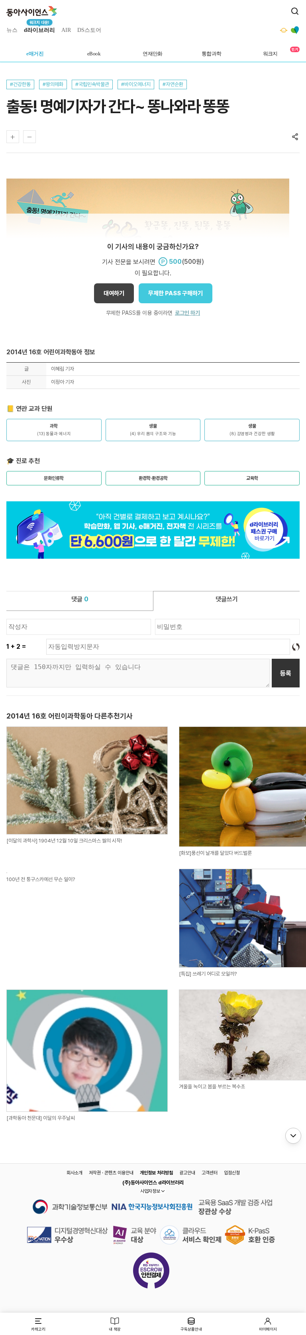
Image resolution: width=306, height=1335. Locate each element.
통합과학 (212, 54)
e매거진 (34, 54)
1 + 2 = (16, 646)
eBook (93, 54)
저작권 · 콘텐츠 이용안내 (111, 1173)
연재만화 (153, 54)
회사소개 (74, 1173)
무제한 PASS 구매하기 (175, 293)
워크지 (270, 54)
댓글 (79, 599)
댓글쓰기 (227, 599)
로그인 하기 (187, 313)
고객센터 (210, 1173)
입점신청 (232, 1173)
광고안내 (187, 1173)
